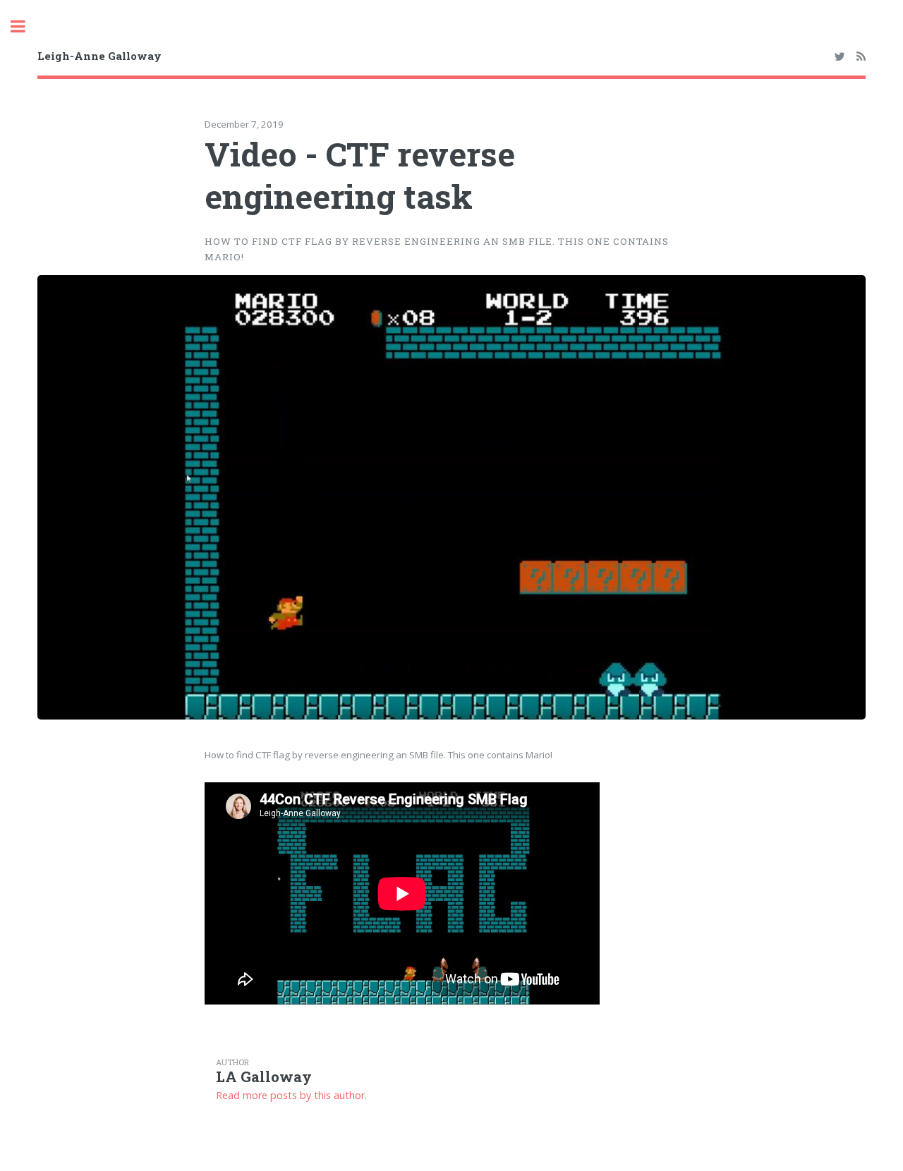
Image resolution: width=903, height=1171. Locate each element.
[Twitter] (839, 57)
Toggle (25, 26)
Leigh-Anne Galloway (99, 56)
